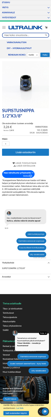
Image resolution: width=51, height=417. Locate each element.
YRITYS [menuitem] (5, 8)
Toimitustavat (8, 313)
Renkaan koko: (17, 55)
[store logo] (25, 27)
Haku (45, 54)
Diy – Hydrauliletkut (19, 48)
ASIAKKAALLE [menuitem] (8, 13)
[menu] (25, 10)
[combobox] (25, 35)
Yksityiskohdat (8, 263)
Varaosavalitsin (16, 42)
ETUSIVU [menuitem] (6, 3)
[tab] (25, 263)
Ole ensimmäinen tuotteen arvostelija (17, 124)
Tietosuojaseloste (10, 317)
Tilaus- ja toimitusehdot (12, 309)
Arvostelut (6, 277)
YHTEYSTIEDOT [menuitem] (9, 18)
